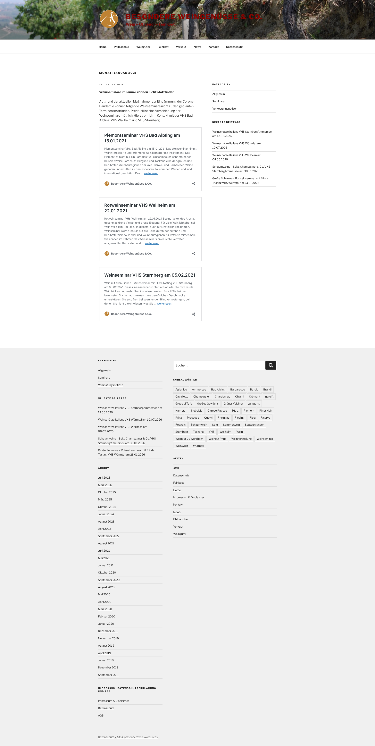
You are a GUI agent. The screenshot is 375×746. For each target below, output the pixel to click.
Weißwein (181, 445)
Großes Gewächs (208, 403)
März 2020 (105, 609)
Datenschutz (234, 46)
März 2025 (105, 499)
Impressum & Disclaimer (113, 700)
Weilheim (225, 431)
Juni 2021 (104, 550)
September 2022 (108, 536)
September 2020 (109, 580)
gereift (269, 396)
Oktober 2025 (107, 492)
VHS (211, 431)
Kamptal (180, 410)
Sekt (215, 424)
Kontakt (213, 46)
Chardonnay (222, 396)
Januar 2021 (105, 565)
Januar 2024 (106, 514)
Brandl (267, 389)
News (197, 46)
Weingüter (143, 46)
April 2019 (104, 653)
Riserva (265, 417)
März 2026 (105, 485)
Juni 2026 (104, 477)
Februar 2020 (106, 616)
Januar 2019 (106, 660)
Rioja (252, 417)
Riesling (239, 417)
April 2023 (104, 528)
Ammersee (199, 389)
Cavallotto (181, 396)
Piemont (249, 410)
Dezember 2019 (108, 631)
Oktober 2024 (107, 506)
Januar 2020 (106, 623)
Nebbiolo (196, 410)
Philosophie (121, 46)
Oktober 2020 (107, 572)
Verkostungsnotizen (224, 108)
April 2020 (104, 601)
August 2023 (106, 521)
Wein (239, 431)
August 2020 (106, 587)
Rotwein (180, 424)
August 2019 (106, 645)
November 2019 (108, 638)
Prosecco (193, 417)
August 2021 (106, 543)
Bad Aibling (218, 389)
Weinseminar (265, 438)
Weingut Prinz (217, 438)
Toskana (198, 431)
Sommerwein (231, 424)
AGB (101, 715)
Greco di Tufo (183, 403)
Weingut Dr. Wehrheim (189, 438)
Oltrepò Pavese (217, 410)
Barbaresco (237, 389)
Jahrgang (254, 403)
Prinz (178, 417)
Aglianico (181, 389)
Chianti (239, 396)
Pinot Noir (265, 410)
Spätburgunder (254, 424)
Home (102, 46)
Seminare (218, 101)
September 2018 (108, 674)
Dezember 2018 (108, 667)
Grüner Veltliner (233, 403)
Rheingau (223, 417)
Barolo (254, 389)
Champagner (201, 396)
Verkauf (181, 46)
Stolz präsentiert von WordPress (137, 737)
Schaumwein (199, 424)
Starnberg (181, 431)
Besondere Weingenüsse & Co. (194, 17)
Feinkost (163, 46)
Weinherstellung (241, 438)
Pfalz (235, 410)
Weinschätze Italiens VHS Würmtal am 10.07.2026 (130, 419)
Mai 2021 (104, 558)
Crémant (254, 396)
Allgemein (218, 94)
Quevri (208, 417)
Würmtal (198, 445)
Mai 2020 (104, 594)
